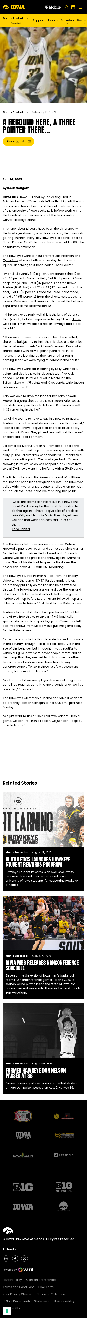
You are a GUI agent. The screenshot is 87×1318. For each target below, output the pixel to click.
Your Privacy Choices (18, 1294)
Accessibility (11, 1308)
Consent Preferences (41, 1280)
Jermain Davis (64, 346)
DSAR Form (46, 1287)
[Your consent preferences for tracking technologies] (7, 1311)
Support (39, 20)
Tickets (53, 20)
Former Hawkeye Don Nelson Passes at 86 (36, 1073)
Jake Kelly (46, 211)
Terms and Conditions (18, 1287)
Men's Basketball (16, 112)
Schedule (67, 20)
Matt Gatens (44, 487)
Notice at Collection (51, 1294)
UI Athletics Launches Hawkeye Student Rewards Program (38, 862)
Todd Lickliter (63, 265)
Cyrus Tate (10, 260)
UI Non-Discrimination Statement (26, 1301)
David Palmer (33, 576)
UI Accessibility (64, 1301)
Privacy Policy (12, 1280)
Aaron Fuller (62, 401)
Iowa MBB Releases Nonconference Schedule (42, 965)
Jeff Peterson (64, 256)
